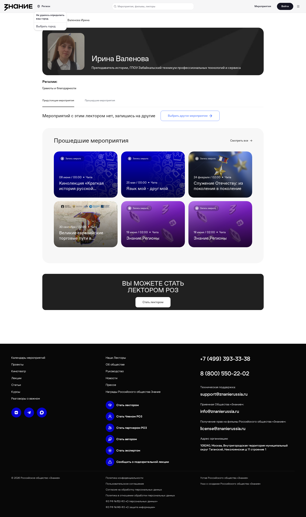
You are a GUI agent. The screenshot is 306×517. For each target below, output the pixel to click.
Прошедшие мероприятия (100, 100)
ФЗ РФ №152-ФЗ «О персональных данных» (131, 501)
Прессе (111, 384)
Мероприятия (262, 6)
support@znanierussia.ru (224, 394)
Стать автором (126, 439)
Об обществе (115, 364)
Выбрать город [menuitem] (46, 26)
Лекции (16, 378)
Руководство (115, 371)
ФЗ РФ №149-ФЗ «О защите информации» (130, 507)
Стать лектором (127, 405)
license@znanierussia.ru (222, 429)
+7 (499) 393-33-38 (225, 359)
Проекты (17, 364)
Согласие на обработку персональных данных (134, 489)
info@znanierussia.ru (219, 411)
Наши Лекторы (116, 357)
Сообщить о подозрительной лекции (142, 461)
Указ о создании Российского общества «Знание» (230, 484)
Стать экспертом (128, 450)
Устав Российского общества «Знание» (224, 478)
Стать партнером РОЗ (131, 427)
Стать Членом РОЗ (129, 416)
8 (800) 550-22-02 (224, 373)
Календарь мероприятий (28, 357)
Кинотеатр (18, 371)
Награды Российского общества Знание (133, 391)
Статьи (16, 384)
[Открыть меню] (298, 6)
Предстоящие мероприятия (58, 100)
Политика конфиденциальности (124, 478)
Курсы (15, 391)
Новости (111, 378)
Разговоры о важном (25, 398)
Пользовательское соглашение (125, 484)
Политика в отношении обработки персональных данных (140, 495)
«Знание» (54, 478)
